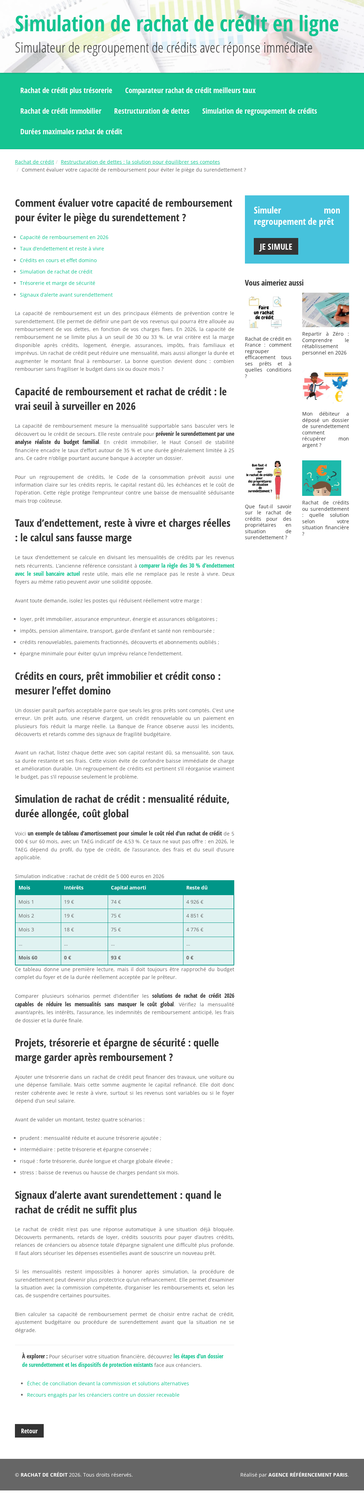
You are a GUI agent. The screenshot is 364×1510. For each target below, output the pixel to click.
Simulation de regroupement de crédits (259, 111)
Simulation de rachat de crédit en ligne (177, 23)
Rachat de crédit (34, 161)
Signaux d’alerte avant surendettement (66, 294)
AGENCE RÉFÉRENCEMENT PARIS (308, 1474)
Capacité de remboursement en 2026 (64, 237)
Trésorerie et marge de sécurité (57, 283)
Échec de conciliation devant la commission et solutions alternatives (108, 1383)
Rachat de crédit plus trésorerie (66, 90)
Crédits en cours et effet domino (58, 260)
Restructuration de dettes (151, 111)
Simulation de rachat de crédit (56, 271)
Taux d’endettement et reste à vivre (62, 248)
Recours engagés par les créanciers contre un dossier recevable (103, 1394)
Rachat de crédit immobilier (60, 111)
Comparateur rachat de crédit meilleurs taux (190, 90)
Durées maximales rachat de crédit (71, 131)
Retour (29, 1431)
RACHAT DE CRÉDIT (44, 1474)
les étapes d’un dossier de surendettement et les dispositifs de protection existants (122, 1360)
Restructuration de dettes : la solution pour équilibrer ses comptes (140, 161)
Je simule (276, 246)
